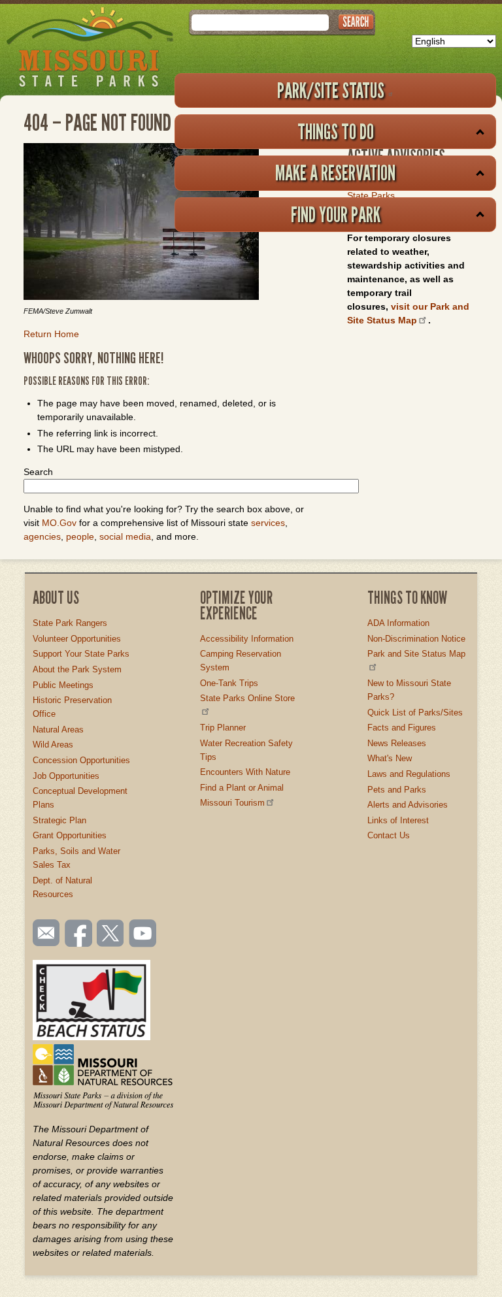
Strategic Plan (59, 820)
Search (38, 472)
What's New (389, 758)
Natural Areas (58, 729)
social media (125, 536)
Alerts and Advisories (407, 805)
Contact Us (388, 835)
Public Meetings (63, 685)
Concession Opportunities (81, 760)
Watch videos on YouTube (143, 934)
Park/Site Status (330, 90)
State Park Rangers (70, 623)
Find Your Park (335, 214)
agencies (42, 536)
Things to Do (335, 131)
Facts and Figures (401, 727)
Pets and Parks (396, 790)
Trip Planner (223, 727)
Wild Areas (53, 744)
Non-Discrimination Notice (416, 639)
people (80, 536)
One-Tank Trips (229, 683)
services (268, 522)
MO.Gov (59, 522)
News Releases (396, 743)
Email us (43, 933)
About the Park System (77, 669)
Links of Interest (398, 820)
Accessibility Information (246, 639)
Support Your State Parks (81, 654)
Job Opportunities (66, 776)
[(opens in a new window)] (167, 223)
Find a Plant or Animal (242, 788)
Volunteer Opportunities (77, 639)
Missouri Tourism (232, 803)
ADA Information (398, 623)
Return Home (51, 334)
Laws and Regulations (408, 774)
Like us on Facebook (79, 934)
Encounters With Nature (245, 772)
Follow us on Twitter (109, 934)
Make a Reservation (335, 172)
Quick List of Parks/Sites (415, 712)
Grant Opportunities (70, 835)
